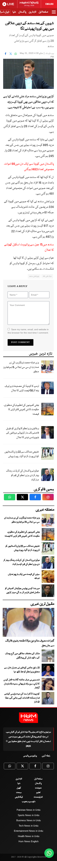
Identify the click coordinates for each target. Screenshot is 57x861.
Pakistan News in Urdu (28, 809)
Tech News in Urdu (28, 825)
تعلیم (38, 792)
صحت (19, 792)
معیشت (38, 788)
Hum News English (28, 841)
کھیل (19, 788)
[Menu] (54, 13)
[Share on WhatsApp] (15, 53)
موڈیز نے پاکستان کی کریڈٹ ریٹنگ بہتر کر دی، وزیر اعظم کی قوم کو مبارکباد (22, 475)
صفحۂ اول (43, 12)
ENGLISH (49, 4)
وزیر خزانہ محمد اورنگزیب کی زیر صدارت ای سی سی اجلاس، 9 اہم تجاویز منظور (21, 367)
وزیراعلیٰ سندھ (34, 276)
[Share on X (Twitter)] (10, 53)
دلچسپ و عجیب (28, 801)
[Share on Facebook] (5, 53)
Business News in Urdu (28, 820)
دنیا (14, 12)
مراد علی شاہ (47, 276)
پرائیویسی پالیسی (30, 756)
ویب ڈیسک (49, 53)
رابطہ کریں (46, 756)
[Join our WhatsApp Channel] (49, 853)
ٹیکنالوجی (19, 797)
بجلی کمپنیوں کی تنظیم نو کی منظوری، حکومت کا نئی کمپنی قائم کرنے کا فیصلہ (21, 409)
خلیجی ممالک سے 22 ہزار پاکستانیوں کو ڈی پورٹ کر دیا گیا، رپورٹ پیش (21, 454)
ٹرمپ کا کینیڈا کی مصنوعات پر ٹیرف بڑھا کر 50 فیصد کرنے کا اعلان (22, 388)
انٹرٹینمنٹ (38, 797)
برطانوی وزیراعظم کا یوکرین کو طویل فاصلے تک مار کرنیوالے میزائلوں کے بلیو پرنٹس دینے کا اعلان (22, 433)
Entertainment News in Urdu (28, 831)
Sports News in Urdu (28, 815)
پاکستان (22, 12)
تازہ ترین (32, 12)
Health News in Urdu (28, 836)
